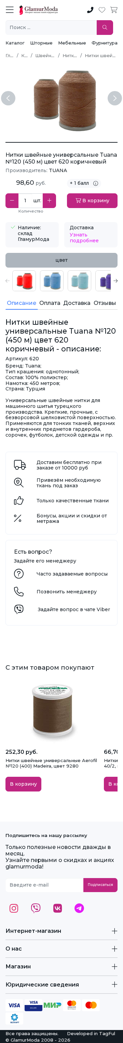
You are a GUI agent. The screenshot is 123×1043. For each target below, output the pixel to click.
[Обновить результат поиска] (105, 27)
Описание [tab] (21, 303)
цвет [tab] (61, 260)
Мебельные (72, 43)
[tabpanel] (61, 280)
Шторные (41, 43)
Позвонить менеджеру (67, 592)
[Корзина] (114, 10)
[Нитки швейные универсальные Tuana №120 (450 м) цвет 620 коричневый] (61, 142)
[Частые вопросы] (19, 575)
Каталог (15, 43)
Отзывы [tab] (105, 303)
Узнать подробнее (84, 238)
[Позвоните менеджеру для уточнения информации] (19, 593)
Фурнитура (105, 43)
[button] (7, 280)
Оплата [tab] (49, 303)
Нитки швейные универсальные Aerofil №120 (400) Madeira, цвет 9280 (51, 763)
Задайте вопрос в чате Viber (74, 609)
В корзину (95, 200)
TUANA (58, 170)
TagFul (107, 1033)
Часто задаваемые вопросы (72, 574)
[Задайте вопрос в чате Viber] (19, 611)
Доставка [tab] (77, 303)
